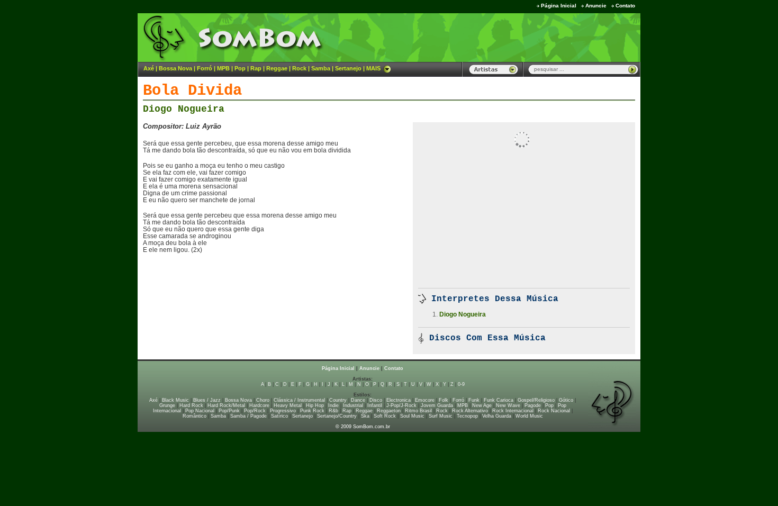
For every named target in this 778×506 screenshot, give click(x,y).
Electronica (398, 400)
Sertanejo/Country (337, 416)
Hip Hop (315, 405)
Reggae (276, 68)
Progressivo (283, 410)
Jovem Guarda (437, 405)
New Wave (508, 405)
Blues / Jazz (207, 400)
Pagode (532, 405)
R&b (333, 410)
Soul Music (412, 416)
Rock (299, 68)
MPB (223, 68)
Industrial (353, 405)
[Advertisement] (508, 37)
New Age (482, 405)
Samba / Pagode (248, 416)
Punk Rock (312, 410)
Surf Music (441, 416)
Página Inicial (558, 5)
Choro (262, 400)
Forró (204, 68)
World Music (529, 416)
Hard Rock (191, 405)
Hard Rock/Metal (226, 405)
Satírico (279, 416)
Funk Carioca (498, 400)
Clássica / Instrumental (299, 400)
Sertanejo (348, 68)
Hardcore (259, 405)
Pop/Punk (229, 410)
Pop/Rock (255, 410)
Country (338, 400)
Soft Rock (385, 416)
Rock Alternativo (470, 410)
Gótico (566, 400)
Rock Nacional (554, 410)
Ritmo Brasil (418, 410)
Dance (358, 400)
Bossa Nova (175, 68)
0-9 (461, 384)
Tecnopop (467, 416)
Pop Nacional (199, 410)
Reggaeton (389, 410)
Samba (320, 68)
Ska (365, 416)
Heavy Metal (288, 405)
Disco (375, 400)
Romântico (194, 416)
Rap (255, 68)
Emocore (425, 400)
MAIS (373, 68)
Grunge (167, 405)
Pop (240, 68)
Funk (474, 400)
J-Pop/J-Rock (401, 405)
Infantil (374, 405)
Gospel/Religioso (536, 400)
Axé (148, 68)
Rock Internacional (512, 410)
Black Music (175, 400)
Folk (443, 400)
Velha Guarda (496, 416)
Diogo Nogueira (183, 109)
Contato (625, 5)
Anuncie (596, 5)
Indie (333, 405)
